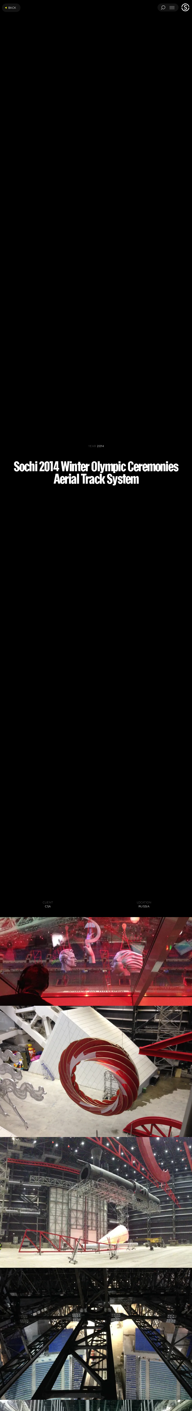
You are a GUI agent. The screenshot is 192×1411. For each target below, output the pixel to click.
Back (12, 7)
